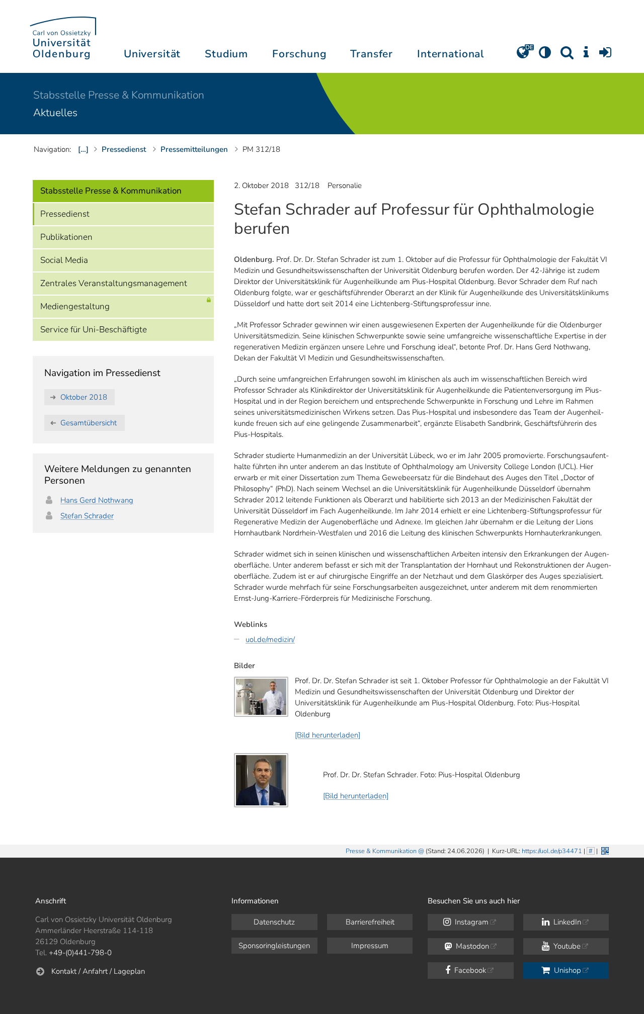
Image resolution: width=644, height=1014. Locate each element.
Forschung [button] (299, 54)
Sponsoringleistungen (274, 946)
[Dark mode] (545, 56)
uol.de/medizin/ (270, 639)
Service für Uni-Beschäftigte (93, 329)
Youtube (566, 946)
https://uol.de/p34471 (552, 851)
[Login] (605, 56)
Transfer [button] (371, 54)
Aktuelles (55, 113)
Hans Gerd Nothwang (96, 500)
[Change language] (523, 56)
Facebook (469, 970)
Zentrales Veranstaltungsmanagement (113, 283)
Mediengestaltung (75, 306)
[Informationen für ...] (586, 56)
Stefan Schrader (87, 516)
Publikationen (66, 237)
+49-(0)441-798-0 (80, 953)
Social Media (64, 260)
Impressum (369, 946)
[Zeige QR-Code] (604, 850)
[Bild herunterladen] (327, 735)
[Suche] (567, 56)
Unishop (566, 970)
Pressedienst (65, 214)
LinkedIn (566, 922)
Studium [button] (226, 54)
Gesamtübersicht (88, 423)
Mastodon (471, 946)
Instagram (471, 922)
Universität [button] (152, 54)
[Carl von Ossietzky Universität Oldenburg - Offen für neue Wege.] (63, 36)
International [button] (450, 54)
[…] (83, 149)
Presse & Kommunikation (381, 851)
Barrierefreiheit (370, 922)
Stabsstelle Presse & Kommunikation (118, 95)
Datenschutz (274, 922)
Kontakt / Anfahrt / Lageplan (98, 971)
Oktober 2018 (83, 397)
